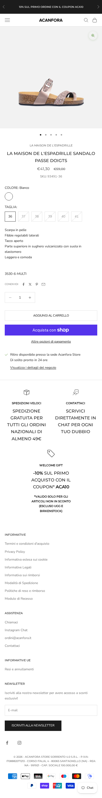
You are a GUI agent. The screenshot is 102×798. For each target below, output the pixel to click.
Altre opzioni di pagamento (51, 341)
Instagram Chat (16, 630)
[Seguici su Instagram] (19, 742)
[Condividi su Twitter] (30, 284)
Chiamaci (11, 622)
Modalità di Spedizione (21, 583)
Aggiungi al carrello (51, 315)
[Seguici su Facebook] (7, 742)
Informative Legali (18, 567)
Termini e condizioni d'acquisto (27, 543)
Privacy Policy (15, 551)
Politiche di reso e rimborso (25, 591)
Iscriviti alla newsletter (33, 725)
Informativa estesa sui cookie (26, 559)
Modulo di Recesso (19, 598)
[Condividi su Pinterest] (37, 284)
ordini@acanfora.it (18, 638)
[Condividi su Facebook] (23, 284)
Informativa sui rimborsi (22, 575)
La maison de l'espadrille (51, 145)
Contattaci (12, 646)
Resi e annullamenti (19, 669)
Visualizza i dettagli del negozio (33, 367)
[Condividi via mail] (43, 284)
